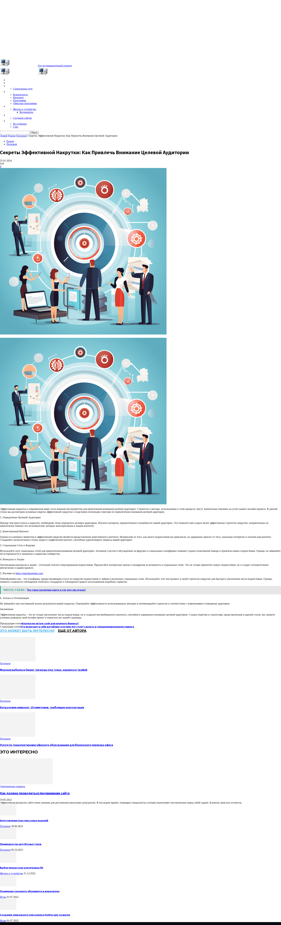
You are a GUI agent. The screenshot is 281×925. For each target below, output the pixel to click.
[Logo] (19, 74)
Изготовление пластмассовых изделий (24, 820)
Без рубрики (20, 123)
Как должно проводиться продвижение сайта (35, 793)
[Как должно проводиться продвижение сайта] (26, 783)
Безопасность (20, 94)
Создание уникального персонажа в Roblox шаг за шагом (35, 914)
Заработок (13, 115)
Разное (11, 121)
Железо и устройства (24, 109)
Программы (19, 100)
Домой (3, 135)
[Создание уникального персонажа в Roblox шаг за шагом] (8, 909)
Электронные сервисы (20, 86)
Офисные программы (25, 103)
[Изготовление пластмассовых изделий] (8, 814)
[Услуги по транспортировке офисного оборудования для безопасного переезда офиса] (17, 735)
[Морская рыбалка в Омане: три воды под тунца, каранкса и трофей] (17, 660)
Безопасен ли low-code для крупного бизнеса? (50, 623)
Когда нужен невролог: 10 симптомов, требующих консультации (42, 707)
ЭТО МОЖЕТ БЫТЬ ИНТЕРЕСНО (27, 631)
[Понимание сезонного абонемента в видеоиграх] (8, 885)
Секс (15, 126)
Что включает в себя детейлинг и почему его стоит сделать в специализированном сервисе (77, 626)
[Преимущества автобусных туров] (8, 838)
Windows (12, 91)
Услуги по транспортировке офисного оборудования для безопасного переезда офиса (56, 745)
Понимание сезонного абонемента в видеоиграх (30, 891)
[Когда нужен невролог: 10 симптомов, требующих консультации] (17, 698)
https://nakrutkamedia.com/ (29, 573)
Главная (11, 80)
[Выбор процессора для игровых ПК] (8, 861)
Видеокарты (26, 112)
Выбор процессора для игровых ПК (21, 867)
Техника (11, 106)
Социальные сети (23, 88)
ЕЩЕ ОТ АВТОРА (72, 631)
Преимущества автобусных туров (20, 844)
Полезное (21, 135)
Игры (9, 83)
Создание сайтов (22, 118)
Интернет (18, 97)
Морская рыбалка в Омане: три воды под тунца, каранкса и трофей (43, 670)
